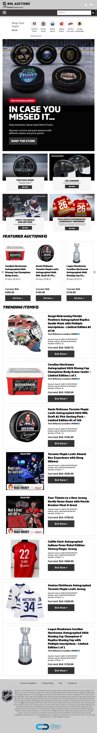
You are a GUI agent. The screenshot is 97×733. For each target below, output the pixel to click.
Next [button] (94, 272)
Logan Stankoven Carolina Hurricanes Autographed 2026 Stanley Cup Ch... (50, 270)
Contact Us (72, 683)
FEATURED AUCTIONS (23, 236)
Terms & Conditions (28, 683)
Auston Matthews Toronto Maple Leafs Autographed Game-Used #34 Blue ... (81, 270)
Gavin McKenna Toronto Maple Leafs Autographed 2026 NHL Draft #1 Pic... (20, 270)
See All (14, 30)
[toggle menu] (4, 12)
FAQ (60, 683)
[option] (21, 272)
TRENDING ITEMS (19, 307)
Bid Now (20, 298)
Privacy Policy (47, 683)
